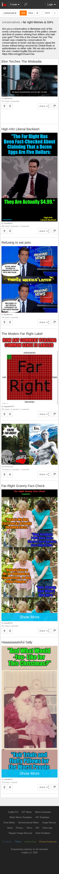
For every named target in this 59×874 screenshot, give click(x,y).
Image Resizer (49, 822)
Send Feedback (42, 833)
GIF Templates (42, 817)
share (42, 106)
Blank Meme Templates (21, 817)
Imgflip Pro (13, 812)
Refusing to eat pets (16, 242)
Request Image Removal (20, 833)
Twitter (18, 841)
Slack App (47, 828)
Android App (30, 841)
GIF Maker (27, 812)
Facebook (7, 841)
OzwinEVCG (8, 223)
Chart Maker (9, 822)
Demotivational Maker (28, 822)
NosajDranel (8, 314)
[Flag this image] (55, 106)
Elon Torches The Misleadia (21, 61)
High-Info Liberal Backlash (20, 129)
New (30, 13)
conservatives (10, 13)
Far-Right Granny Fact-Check (23, 486)
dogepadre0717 (9, 406)
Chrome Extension (48, 841)
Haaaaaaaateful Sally (16, 642)
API (37, 828)
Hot (23, 13)
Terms (29, 828)
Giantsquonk (8, 98)
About (10, 828)
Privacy (19, 828)
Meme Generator (43, 812)
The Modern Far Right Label (21, 334)
